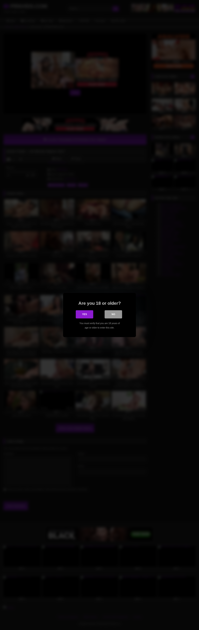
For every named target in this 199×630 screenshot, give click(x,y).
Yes (84, 314)
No (113, 314)
